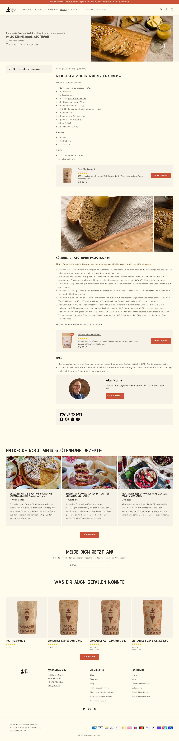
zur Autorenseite (114, 396)
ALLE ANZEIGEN (89, 535)
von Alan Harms (16, 41)
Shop (92, 675)
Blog (92, 684)
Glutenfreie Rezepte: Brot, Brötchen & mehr (27, 33)
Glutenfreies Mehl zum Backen (102, 692)
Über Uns (94, 679)
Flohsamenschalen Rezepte (101, 696)
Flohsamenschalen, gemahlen (81, 109)
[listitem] (61, 419)
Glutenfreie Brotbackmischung (65, 641)
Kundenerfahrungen (98, 701)
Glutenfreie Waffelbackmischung (108, 641)
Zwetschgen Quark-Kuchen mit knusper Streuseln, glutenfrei (88, 494)
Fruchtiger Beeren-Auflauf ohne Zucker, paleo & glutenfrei (144, 494)
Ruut (85, 735)
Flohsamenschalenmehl (89, 334)
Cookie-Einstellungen (141, 692)
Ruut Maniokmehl (77, 98)
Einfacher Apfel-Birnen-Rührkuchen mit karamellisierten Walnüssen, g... (31, 494)
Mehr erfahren (161, 175)
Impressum (136, 675)
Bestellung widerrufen (141, 696)
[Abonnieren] (108, 565)
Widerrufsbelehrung (140, 684)
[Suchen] (161, 9)
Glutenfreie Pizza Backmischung (150, 641)
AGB (134, 679)
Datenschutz (137, 688)
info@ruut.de (54, 685)
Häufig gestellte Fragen (100, 688)
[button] (83, 173)
